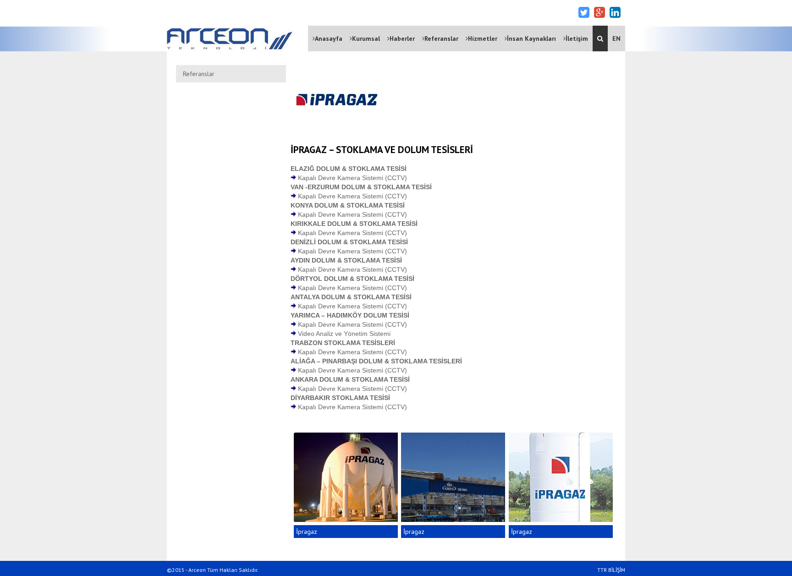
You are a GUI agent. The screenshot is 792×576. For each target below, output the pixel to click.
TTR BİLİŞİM (611, 569)
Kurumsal (366, 38)
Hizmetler (482, 38)
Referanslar (441, 38)
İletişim (577, 38)
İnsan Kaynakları (531, 38)
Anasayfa (328, 38)
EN (616, 38)
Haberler (402, 38)
